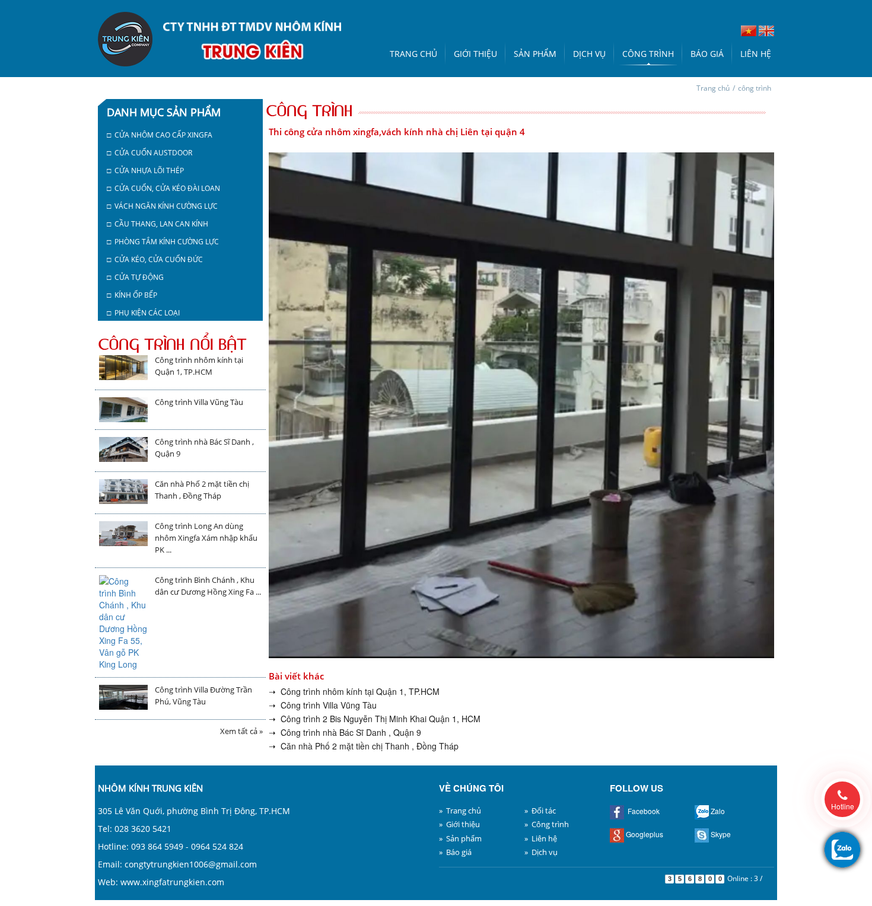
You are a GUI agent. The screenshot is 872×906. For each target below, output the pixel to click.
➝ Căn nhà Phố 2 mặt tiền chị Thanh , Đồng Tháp (364, 746)
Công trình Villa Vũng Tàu (199, 402)
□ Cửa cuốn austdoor (149, 153)
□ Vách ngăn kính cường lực (162, 206)
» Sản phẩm (460, 838)
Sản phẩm (535, 53)
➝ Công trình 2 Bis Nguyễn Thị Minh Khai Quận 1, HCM (374, 719)
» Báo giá (455, 852)
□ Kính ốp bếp (132, 295)
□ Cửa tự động (135, 277)
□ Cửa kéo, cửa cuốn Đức (155, 259)
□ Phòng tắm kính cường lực (163, 242)
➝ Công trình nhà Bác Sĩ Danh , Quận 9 (345, 732)
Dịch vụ (589, 53)
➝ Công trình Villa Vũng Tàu (323, 705)
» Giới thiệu (459, 824)
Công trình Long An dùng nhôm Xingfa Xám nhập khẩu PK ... (206, 538)
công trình (754, 88)
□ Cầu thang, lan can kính (157, 224)
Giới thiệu (475, 53)
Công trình (648, 53)
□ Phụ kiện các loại (143, 313)
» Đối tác (540, 810)
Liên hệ (755, 53)
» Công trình (546, 824)
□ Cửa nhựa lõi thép (145, 170)
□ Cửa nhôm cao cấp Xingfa (159, 135)
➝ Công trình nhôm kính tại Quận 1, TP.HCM (354, 691)
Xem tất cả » (241, 731)
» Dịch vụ (541, 852)
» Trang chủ (460, 810)
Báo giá (707, 53)
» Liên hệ (540, 838)
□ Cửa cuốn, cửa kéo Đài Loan (163, 188)
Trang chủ (413, 53)
